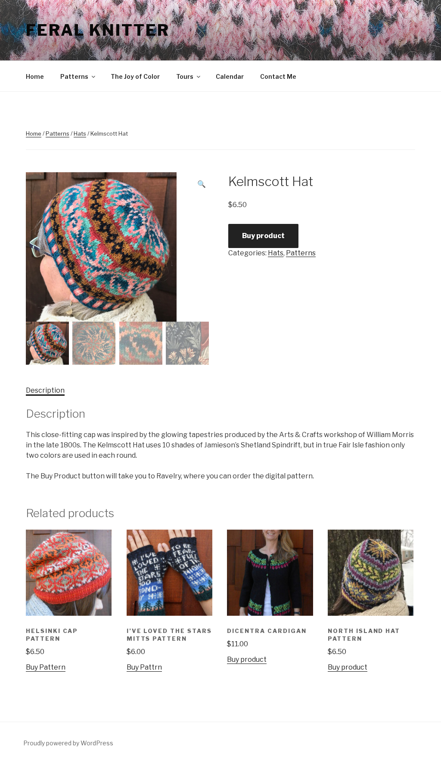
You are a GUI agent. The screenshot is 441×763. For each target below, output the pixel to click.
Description (45, 390)
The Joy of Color (135, 76)
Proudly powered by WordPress (68, 743)
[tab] (45, 390)
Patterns (74, 76)
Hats (80, 133)
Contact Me (278, 76)
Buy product (263, 236)
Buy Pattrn (144, 667)
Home (35, 76)
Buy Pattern (45, 667)
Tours (184, 76)
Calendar (230, 76)
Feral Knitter (97, 30)
